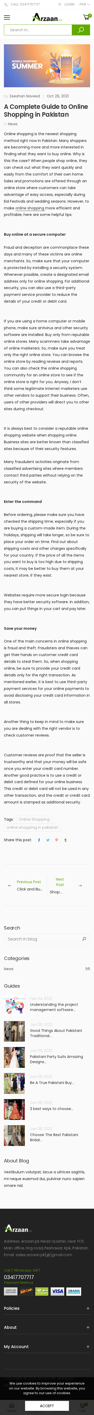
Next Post (70, 886)
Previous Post (32, 885)
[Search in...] (81, 29)
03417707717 (19, 1277)
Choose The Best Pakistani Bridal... (54, 1137)
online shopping (30, 208)
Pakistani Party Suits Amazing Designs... (56, 1059)
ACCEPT (47, 1405)
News (12, 124)
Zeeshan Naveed (24, 96)
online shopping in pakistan (32, 827)
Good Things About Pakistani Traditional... (56, 1033)
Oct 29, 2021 (58, 96)
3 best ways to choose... (51, 1108)
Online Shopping (34, 819)
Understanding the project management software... (54, 1007)
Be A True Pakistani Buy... (52, 1082)
